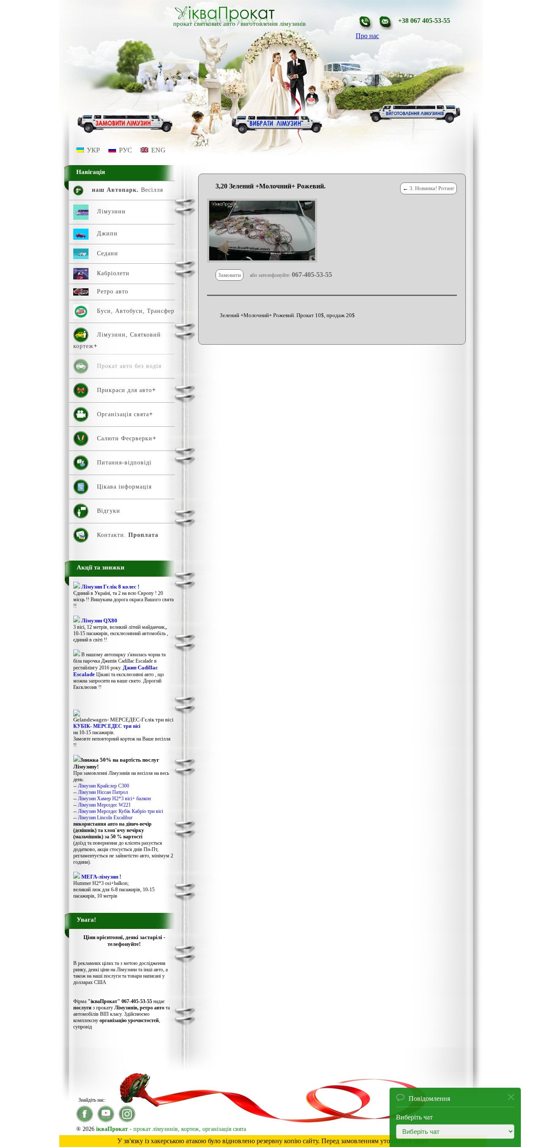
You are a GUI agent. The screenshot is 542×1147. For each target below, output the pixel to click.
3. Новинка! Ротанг (431, 188)
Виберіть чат (414, 1114)
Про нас (367, 35)
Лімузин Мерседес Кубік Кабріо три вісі (120, 811)
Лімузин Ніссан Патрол (103, 792)
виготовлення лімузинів (273, 23)
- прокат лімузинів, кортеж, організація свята (171, 1129)
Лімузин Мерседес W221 (104, 805)
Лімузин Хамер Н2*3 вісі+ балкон (114, 799)
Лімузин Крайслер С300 (103, 786)
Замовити (229, 275)
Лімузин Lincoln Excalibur (105, 818)
